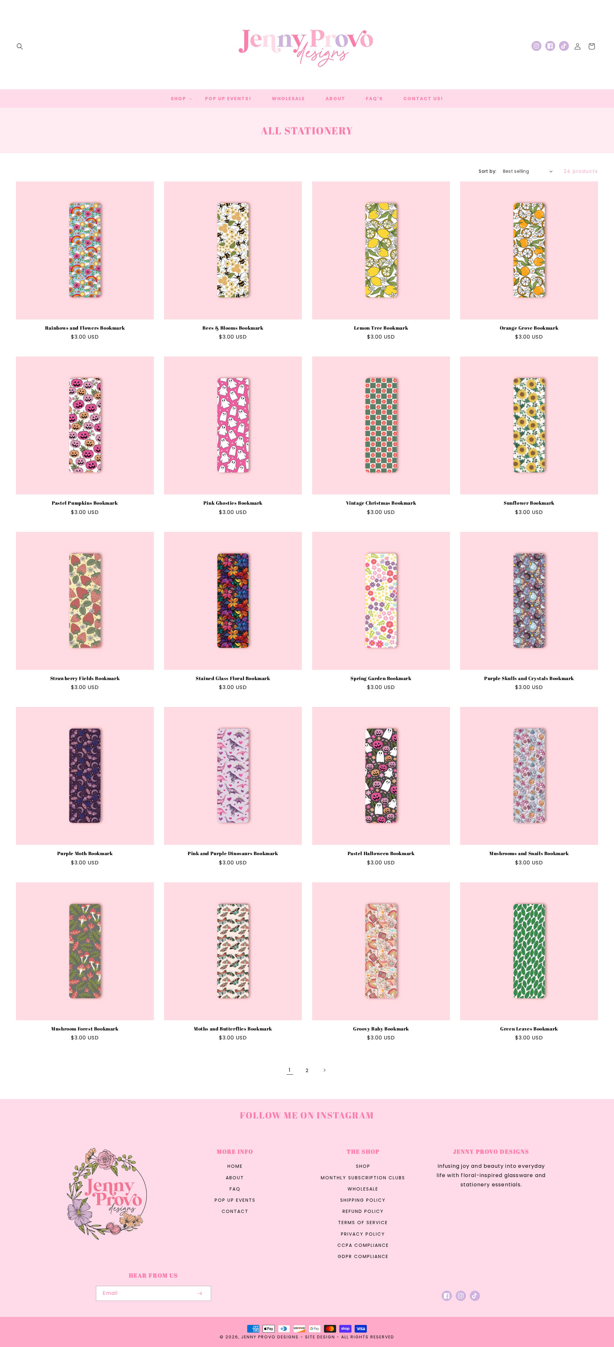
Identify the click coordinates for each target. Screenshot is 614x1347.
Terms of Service (363, 1222)
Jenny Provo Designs (270, 1337)
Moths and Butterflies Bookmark (233, 1029)
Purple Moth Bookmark (85, 853)
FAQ (235, 1189)
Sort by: (487, 171)
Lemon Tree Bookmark (381, 328)
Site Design (320, 1337)
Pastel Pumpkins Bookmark (85, 503)
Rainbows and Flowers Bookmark (85, 328)
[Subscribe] (199, 1293)
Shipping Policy (363, 1200)
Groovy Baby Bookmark (381, 1029)
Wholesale (363, 1189)
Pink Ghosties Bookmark (233, 503)
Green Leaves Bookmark (529, 1029)
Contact (235, 1211)
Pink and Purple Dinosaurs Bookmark (233, 853)
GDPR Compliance (363, 1256)
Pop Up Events (235, 1200)
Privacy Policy (363, 1234)
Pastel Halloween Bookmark (381, 853)
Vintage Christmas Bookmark (381, 503)
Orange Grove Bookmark (529, 328)
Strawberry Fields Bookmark (85, 678)
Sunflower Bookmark (529, 503)
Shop (363, 1166)
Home (235, 1166)
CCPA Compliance (363, 1245)
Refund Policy (363, 1211)
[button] (20, 46)
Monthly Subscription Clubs (363, 1178)
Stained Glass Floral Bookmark (233, 678)
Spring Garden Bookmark (380, 678)
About (235, 1178)
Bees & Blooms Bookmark (232, 328)
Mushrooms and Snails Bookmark (529, 853)
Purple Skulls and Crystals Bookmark (529, 678)
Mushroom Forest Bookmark (84, 1029)
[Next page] (324, 1070)
